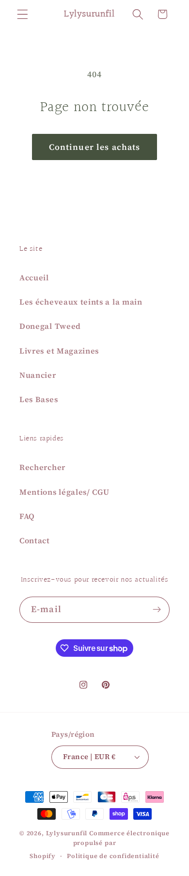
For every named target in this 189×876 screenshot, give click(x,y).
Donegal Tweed (50, 326)
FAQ (27, 516)
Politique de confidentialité (113, 856)
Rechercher (42, 467)
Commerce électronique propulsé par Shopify (100, 844)
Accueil (34, 277)
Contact (34, 540)
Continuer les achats (95, 147)
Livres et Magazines (59, 350)
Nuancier (37, 375)
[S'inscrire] (156, 610)
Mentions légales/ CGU (64, 492)
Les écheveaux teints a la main (80, 301)
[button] (22, 14)
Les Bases (38, 399)
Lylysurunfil (67, 833)
